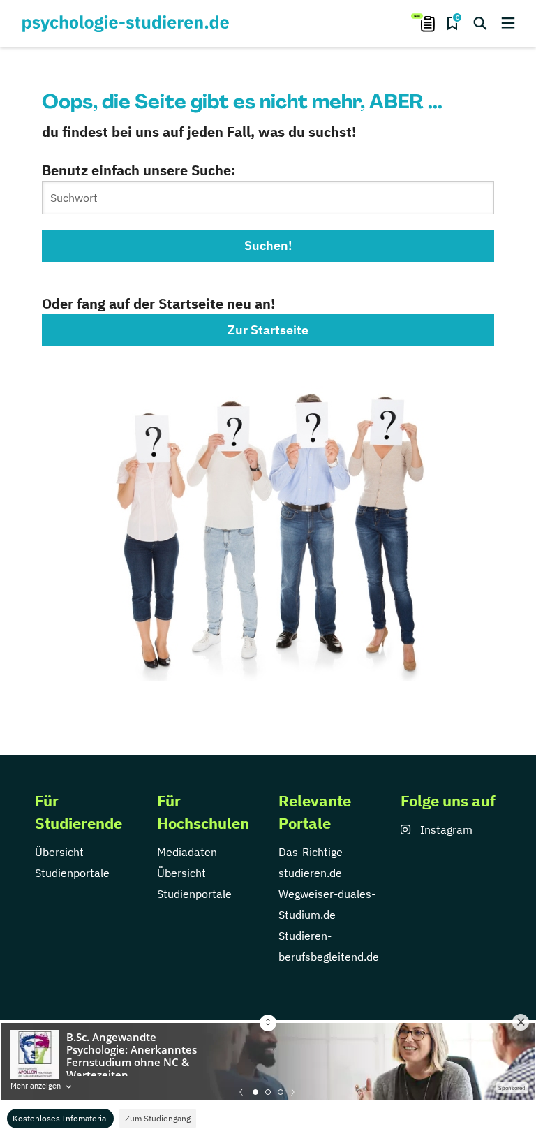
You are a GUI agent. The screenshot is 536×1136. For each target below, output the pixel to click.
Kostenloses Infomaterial (60, 1118)
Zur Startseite (268, 330)
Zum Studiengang (158, 1118)
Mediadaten (187, 852)
